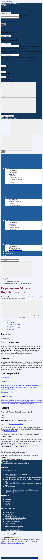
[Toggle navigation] (16, 142)
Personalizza (5, 434)
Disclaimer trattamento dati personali (12, 543)
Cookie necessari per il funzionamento (13, 452)
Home (7, 278)
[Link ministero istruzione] (9, 3)
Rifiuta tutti (17, 434)
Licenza (11, 326)
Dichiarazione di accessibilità (14, 519)
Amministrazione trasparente (14, 527)
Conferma (11, 116)
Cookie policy (9, 512)
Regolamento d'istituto (16, 424)
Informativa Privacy (11, 516)
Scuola (7, 280)
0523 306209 (12, 476)
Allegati (11, 330)
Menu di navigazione (28, 316)
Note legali (8, 514)
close (3, 151)
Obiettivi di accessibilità (12, 521)
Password (23, 17)
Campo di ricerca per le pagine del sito (13, 258)
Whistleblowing (10, 523)
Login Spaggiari (10, 53)
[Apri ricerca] (26, 127)
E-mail (22, 46)
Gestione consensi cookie (13, 525)
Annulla (4, 116)
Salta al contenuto (6, 1)
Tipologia (12, 322)
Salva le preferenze (16, 459)
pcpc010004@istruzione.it (25, 478)
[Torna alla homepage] (21, 118)
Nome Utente (24, 15)
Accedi (4, 5)
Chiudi (3, 66)
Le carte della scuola (11, 282)
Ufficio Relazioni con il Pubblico (15, 518)
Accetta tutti (31, 434)
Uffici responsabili (14, 328)
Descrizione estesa (14, 324)
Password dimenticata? (8, 21)
